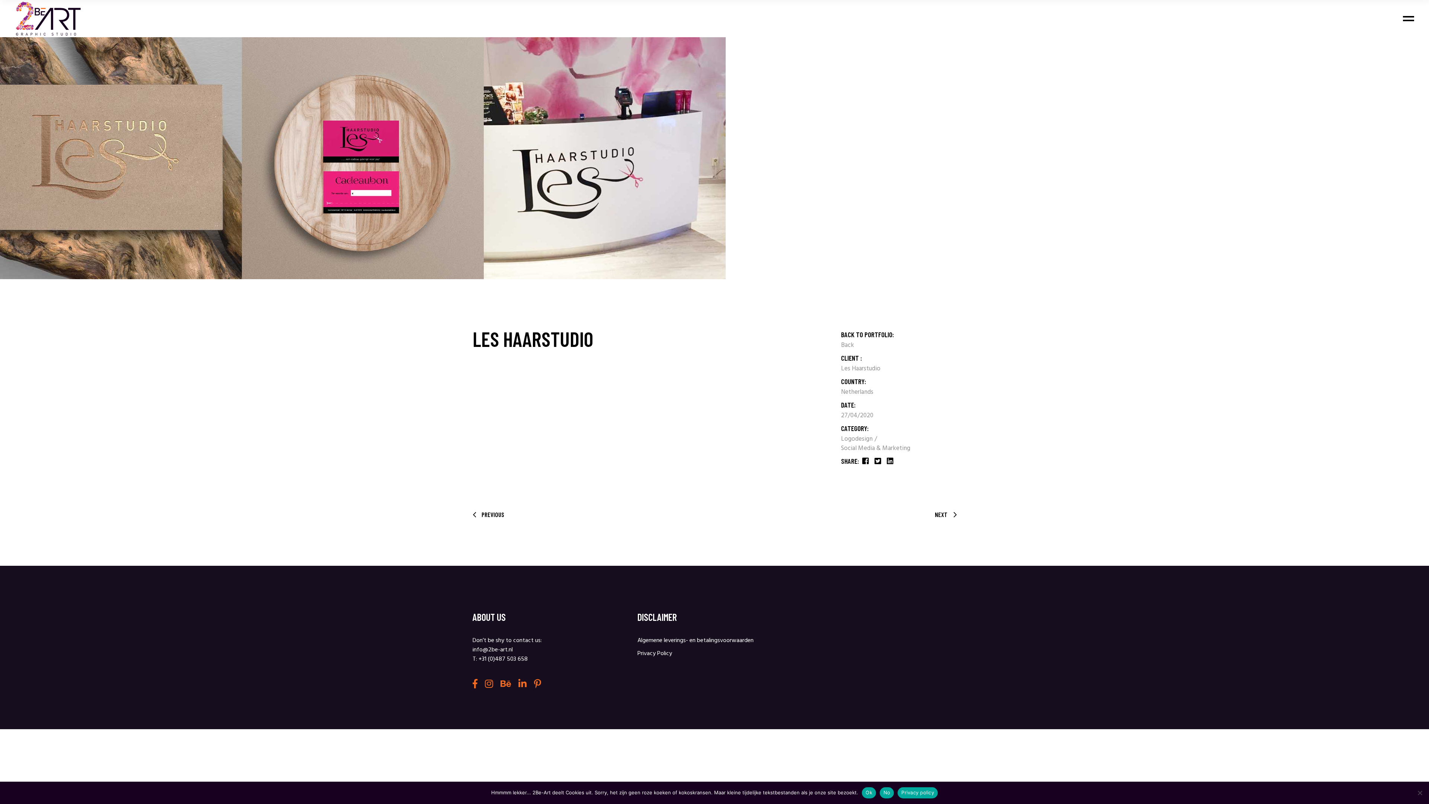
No (887, 792)
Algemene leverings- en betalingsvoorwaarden (695, 640)
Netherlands (857, 392)
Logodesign (857, 439)
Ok (869, 792)
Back (847, 345)
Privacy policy (917, 792)
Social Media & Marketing (875, 448)
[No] (1419, 793)
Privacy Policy (654, 653)
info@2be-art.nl (493, 650)
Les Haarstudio (860, 368)
